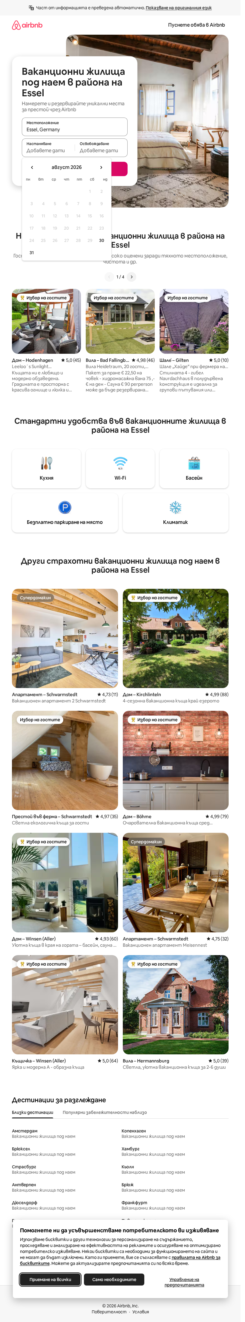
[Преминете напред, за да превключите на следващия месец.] (101, 167)
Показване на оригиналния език (179, 7)
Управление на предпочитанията (184, 1282)
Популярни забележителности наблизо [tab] (105, 1112)
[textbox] (48, 150)
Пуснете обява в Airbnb (196, 25)
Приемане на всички (50, 1279)
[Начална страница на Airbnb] (27, 25)
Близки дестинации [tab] (32, 1112)
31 (32, 252)
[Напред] (131, 277)
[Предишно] (109, 277)
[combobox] (75, 129)
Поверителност (109, 1312)
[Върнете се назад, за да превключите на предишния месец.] (32, 167)
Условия (140, 1312)
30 (101, 240)
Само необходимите (114, 1279)
